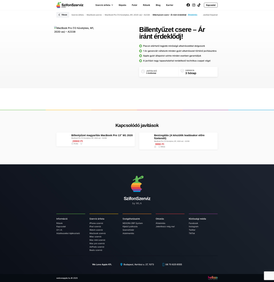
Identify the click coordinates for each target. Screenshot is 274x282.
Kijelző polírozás (130, 226)
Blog (158, 5)
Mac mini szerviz (97, 240)
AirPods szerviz (96, 247)
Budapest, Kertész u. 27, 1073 (138, 264)
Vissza (64, 15)
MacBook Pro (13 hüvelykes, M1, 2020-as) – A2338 (127, 15)
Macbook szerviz (97, 233)
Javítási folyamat (210, 15)
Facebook (193, 223)
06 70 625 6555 (173, 264)
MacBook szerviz (94, 15)
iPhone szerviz (96, 223)
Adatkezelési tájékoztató (68, 233)
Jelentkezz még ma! (165, 226)
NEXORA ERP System (133, 223)
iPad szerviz (95, 226)
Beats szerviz (95, 250)
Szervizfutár (128, 230)
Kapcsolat (210, 5)
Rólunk (146, 5)
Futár (134, 5)
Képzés (122, 5)
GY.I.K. (59, 230)
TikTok (192, 233)
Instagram (193, 226)
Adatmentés (128, 233)
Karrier (169, 5)
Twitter (192, 230)
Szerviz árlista (102, 5)
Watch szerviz (96, 230)
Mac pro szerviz (97, 243)
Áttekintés (192, 15)
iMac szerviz (95, 236)
